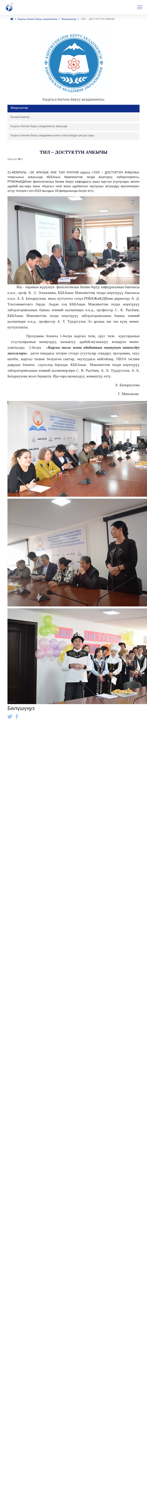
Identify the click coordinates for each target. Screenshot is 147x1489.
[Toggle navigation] (139, 7)
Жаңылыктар (69, 19)
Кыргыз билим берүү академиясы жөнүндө (39, 126)
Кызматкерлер (20, 117)
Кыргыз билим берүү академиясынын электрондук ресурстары (52, 135)
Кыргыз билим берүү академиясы (37, 19)
